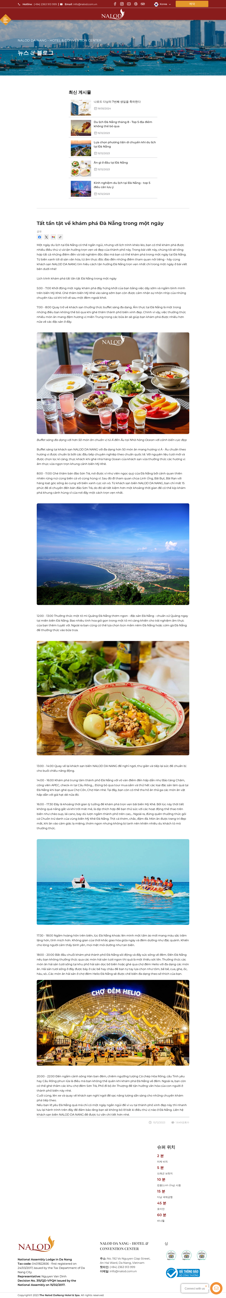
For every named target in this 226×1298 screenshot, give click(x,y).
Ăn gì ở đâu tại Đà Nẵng (111, 162)
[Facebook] (115, 3)
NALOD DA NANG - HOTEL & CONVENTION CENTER (59, 40)
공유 (39, 231)
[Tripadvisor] (143, 3)
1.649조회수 (182, 1122)
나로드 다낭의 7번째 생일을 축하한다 (117, 101)
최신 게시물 (80, 92)
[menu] (5, 20)
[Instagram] (122, 3)
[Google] (136, 3)
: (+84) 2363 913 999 (40, 4)
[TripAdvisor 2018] (171, 1255)
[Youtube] (129, 3)
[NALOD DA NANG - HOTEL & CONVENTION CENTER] (113, 13)
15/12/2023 (159, 1122)
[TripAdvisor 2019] (186, 1255)
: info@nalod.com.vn (81, 4)
